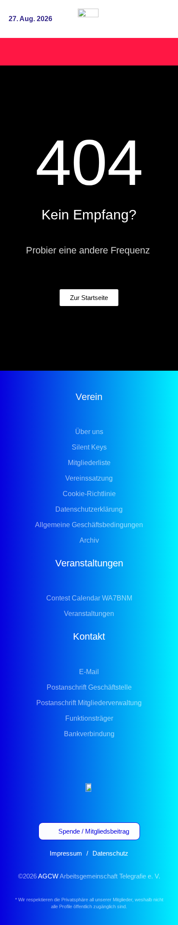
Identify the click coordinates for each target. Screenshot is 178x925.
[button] (162, 19)
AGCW (48, 876)
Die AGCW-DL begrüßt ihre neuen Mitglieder (78, 51)
